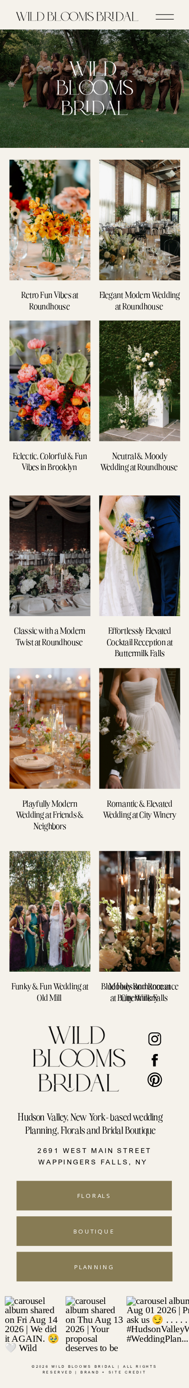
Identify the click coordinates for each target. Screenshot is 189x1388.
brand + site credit (113, 1372)
